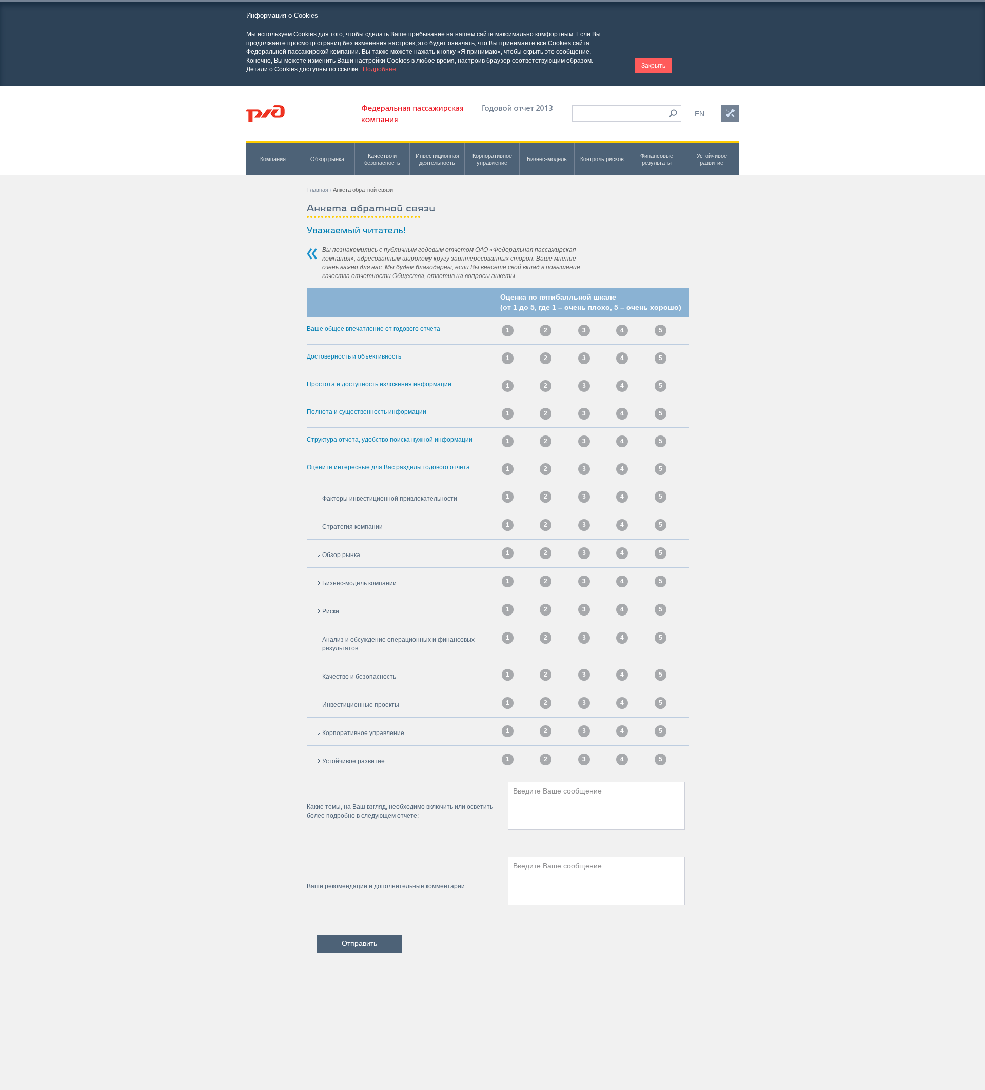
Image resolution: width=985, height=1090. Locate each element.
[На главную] (265, 113)
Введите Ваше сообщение (557, 791)
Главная (317, 190)
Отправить (359, 943)
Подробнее (379, 69)
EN (699, 114)
